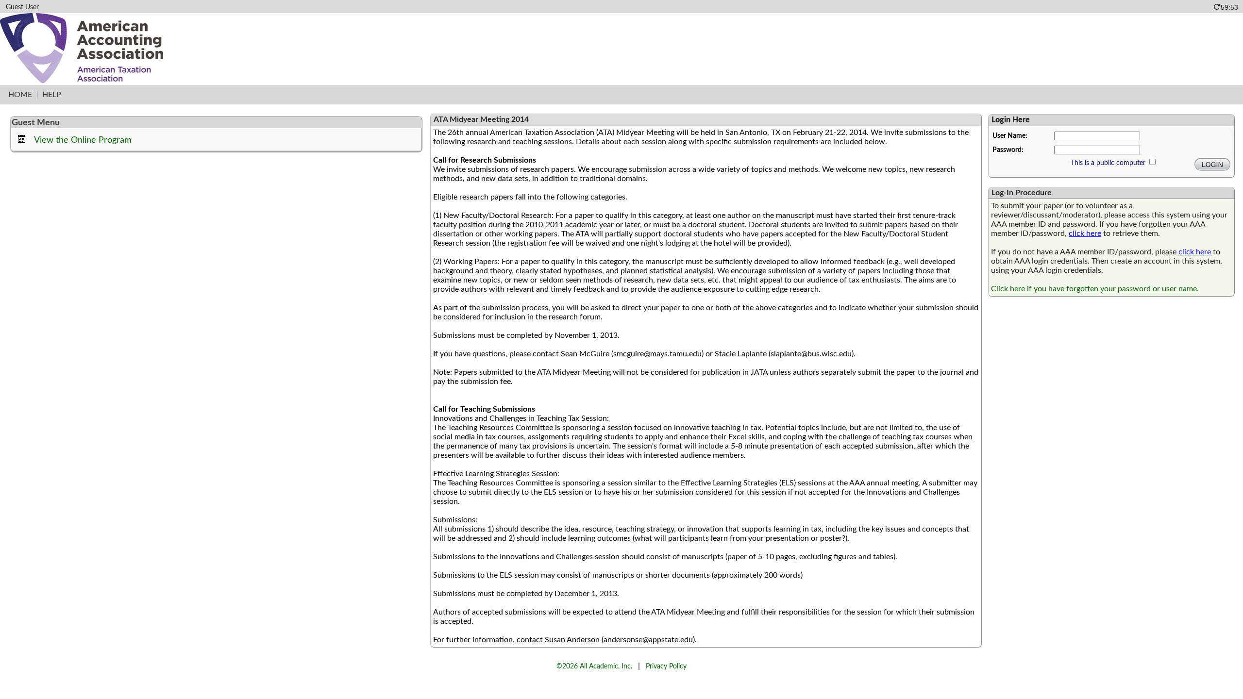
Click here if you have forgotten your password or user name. (1095, 289)
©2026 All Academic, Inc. (594, 666)
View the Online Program (83, 140)
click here (1085, 233)
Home (20, 95)
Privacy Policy (666, 666)
